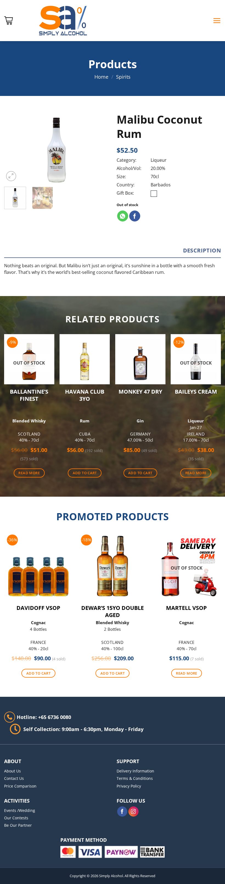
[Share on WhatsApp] (122, 216)
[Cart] (8, 20)
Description (202, 250)
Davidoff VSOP (38, 608)
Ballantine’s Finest (29, 395)
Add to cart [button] (85, 472)
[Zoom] (11, 176)
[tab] (202, 250)
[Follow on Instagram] (133, 811)
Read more (29, 472)
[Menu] (217, 20)
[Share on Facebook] (134, 216)
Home (101, 76)
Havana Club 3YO (84, 395)
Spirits (123, 76)
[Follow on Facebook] (122, 811)
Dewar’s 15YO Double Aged (112, 611)
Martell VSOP (186, 608)
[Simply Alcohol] (63, 20)
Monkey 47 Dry (140, 391)
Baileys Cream (196, 391)
